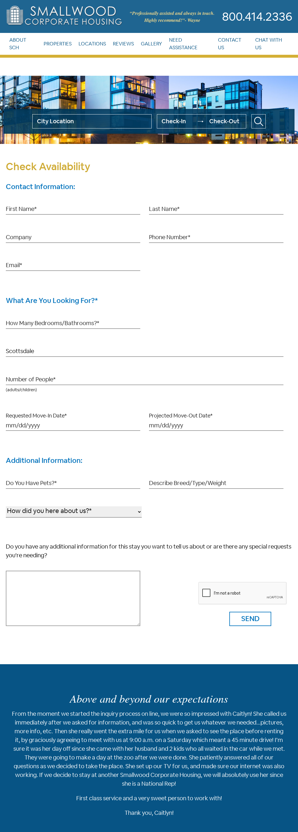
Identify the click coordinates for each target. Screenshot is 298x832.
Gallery (158, 45)
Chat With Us (273, 45)
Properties (56, 45)
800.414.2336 (257, 16)
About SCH (18, 45)
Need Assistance (193, 45)
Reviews (128, 45)
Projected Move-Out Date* (180, 415)
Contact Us (236, 45)
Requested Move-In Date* (36, 415)
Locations (95, 45)
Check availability (258, 121)
